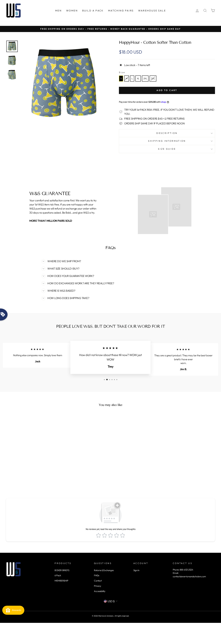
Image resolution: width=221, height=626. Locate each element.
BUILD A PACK (93, 10)
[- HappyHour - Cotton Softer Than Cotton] (12, 46)
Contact (98, 580)
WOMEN (72, 10)
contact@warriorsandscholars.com (189, 576)
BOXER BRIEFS (62, 570)
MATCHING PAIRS (121, 10)
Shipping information (167, 141)
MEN (58, 10)
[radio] (121, 79)
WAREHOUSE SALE (152, 10)
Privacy (97, 585)
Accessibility (99, 591)
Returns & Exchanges (104, 570)
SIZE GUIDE (167, 149)
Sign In (136, 570)
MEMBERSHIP (61, 580)
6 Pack (58, 575)
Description (167, 133)
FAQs (96, 575)
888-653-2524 (186, 569)
